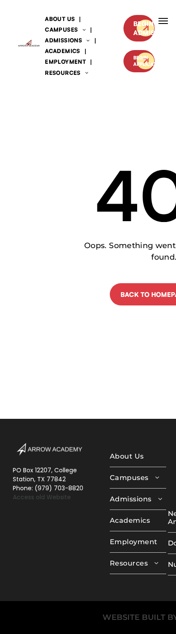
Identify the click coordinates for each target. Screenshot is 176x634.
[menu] (163, 21)
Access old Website (42, 497)
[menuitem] (61, 18)
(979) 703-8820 (59, 488)
